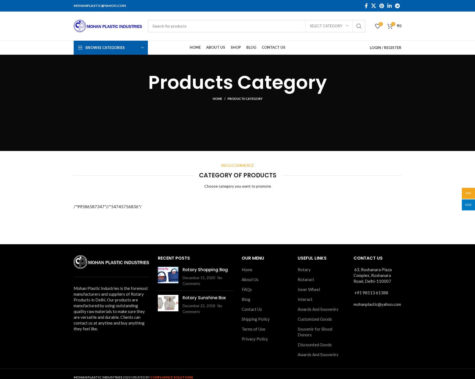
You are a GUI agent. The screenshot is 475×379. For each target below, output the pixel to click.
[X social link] (373, 6)
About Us (250, 279)
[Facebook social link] (366, 6)
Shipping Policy (256, 319)
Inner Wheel (309, 289)
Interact (305, 299)
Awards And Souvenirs (318, 309)
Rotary (304, 269)
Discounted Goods (315, 344)
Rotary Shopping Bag (205, 270)
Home (217, 98)
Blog (246, 299)
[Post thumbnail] (168, 276)
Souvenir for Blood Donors (315, 331)
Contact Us (252, 309)
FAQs (247, 289)
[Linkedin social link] (389, 6)
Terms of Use (253, 328)
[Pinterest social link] (382, 6)
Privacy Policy (255, 338)
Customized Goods (315, 319)
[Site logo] (108, 25)
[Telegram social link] (397, 6)
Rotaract (306, 279)
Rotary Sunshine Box (204, 298)
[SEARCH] (359, 26)
